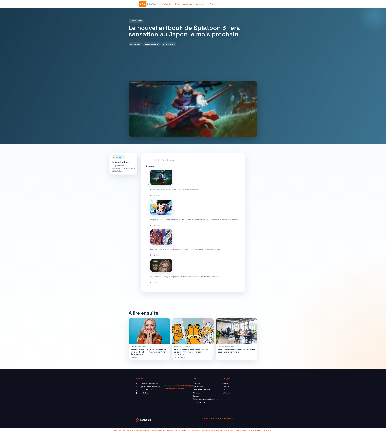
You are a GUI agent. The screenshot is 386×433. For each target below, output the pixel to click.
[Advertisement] (193, 63)
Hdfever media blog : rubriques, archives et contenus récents (253, 430)
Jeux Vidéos (187, 4)
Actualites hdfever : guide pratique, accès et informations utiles (170, 430)
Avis (211, 4)
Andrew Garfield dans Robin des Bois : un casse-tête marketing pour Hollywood (191, 352)
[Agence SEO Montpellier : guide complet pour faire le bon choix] (236, 331)
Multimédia (200, 4)
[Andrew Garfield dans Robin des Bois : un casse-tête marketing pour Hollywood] (193, 331)
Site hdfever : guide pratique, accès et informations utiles (131, 430)
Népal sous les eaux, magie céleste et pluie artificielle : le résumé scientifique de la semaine (149, 352)
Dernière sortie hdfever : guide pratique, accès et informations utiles (212, 430)
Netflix (177, 4)
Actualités (167, 4)
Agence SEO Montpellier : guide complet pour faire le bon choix (236, 351)
